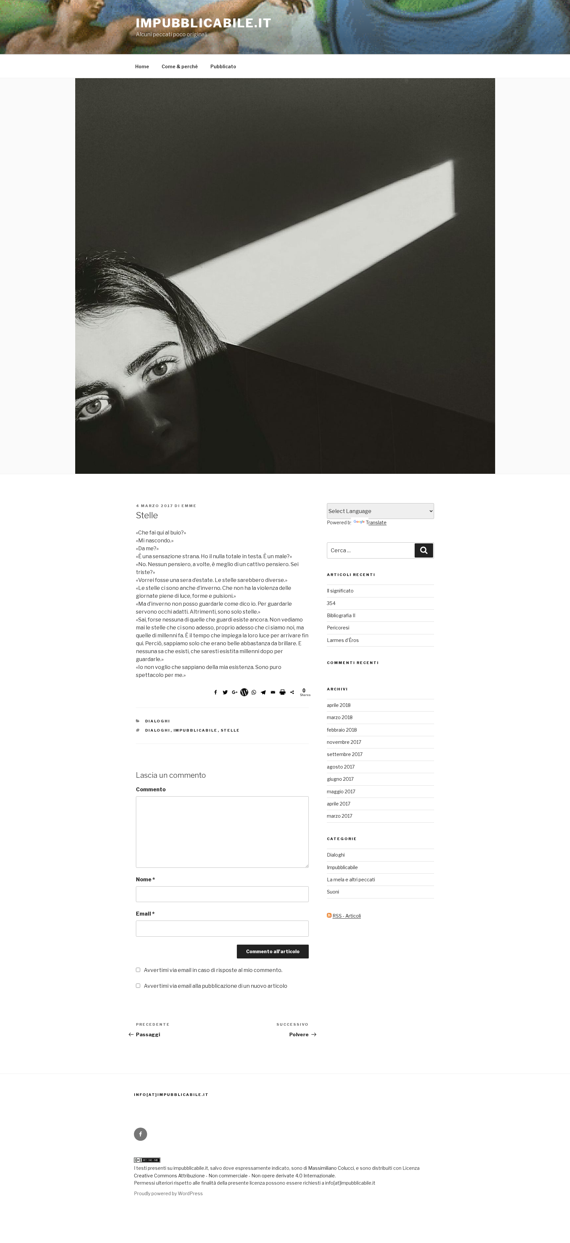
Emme (189, 505)
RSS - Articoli (346, 916)
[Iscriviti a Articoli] (329, 916)
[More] (292, 692)
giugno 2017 (340, 779)
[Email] (273, 692)
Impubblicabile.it (204, 23)
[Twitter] (225, 692)
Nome (145, 879)
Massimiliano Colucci (330, 1168)
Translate (376, 522)
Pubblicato (223, 66)
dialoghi (158, 730)
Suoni (333, 891)
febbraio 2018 (342, 730)
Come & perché (180, 66)
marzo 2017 (339, 816)
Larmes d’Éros (343, 640)
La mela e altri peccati (351, 879)
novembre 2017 (344, 742)
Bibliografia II (341, 615)
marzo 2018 (340, 717)
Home (142, 66)
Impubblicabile (342, 867)
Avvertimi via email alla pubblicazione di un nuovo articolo (215, 986)
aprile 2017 (338, 803)
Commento (151, 789)
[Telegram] (263, 692)
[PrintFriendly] (282, 692)
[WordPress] (244, 692)
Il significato (340, 590)
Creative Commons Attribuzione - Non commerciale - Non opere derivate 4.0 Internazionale (234, 1175)
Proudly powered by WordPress (168, 1193)
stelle (230, 730)
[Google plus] (235, 692)
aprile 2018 (339, 705)
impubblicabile (196, 730)
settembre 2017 (345, 754)
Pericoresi (338, 627)
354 (331, 603)
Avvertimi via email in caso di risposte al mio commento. (213, 970)
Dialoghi (158, 721)
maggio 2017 (341, 791)
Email (145, 914)
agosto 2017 (341, 767)
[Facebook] (215, 692)
